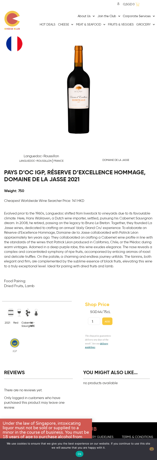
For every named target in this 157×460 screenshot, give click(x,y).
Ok (79, 454)
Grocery (143, 24)
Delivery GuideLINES (98, 437)
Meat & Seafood (88, 24)
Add (107, 321)
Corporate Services (137, 16)
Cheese (63, 24)
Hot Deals (47, 24)
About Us (84, 16)
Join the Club (107, 16)
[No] (151, 449)
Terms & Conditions (137, 437)
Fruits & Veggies (121, 24)
